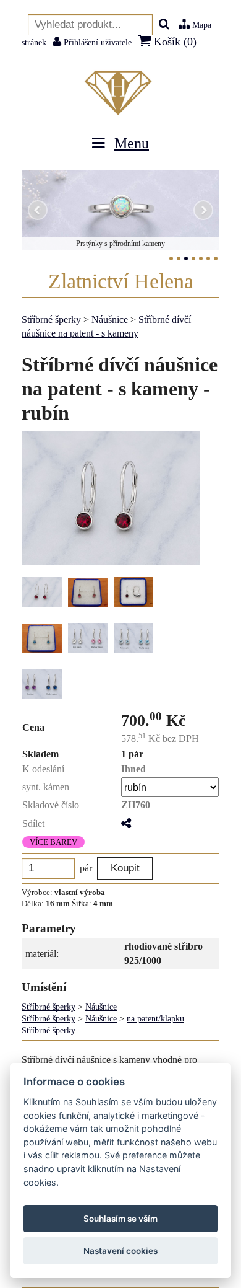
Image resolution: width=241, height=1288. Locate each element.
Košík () (174, 41)
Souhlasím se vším (120, 1219)
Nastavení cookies (120, 1251)
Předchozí (38, 210)
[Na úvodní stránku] (120, 93)
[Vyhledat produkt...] (164, 25)
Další (203, 210)
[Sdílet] (126, 823)
